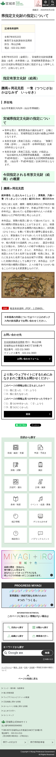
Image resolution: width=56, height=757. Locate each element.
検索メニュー (52, 3)
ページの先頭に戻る (28, 678)
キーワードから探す (13, 647)
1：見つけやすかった (17, 403)
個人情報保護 (8, 693)
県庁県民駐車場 (37, 742)
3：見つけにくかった (17, 407)
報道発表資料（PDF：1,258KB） (27, 308)
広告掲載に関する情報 (12, 702)
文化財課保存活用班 (14, 342)
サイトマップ (8, 715)
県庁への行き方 (10, 742)
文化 (26, 667)
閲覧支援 (45, 3)
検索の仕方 (49, 659)
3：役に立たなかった (17, 394)
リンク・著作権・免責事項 (13, 688)
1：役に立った (13, 390)
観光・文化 (18, 667)
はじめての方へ (9, 711)
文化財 (32, 667)
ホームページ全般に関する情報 (15, 706)
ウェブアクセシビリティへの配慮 (16, 697)
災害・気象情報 (38, 3)
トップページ (6, 667)
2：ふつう (31, 390)
